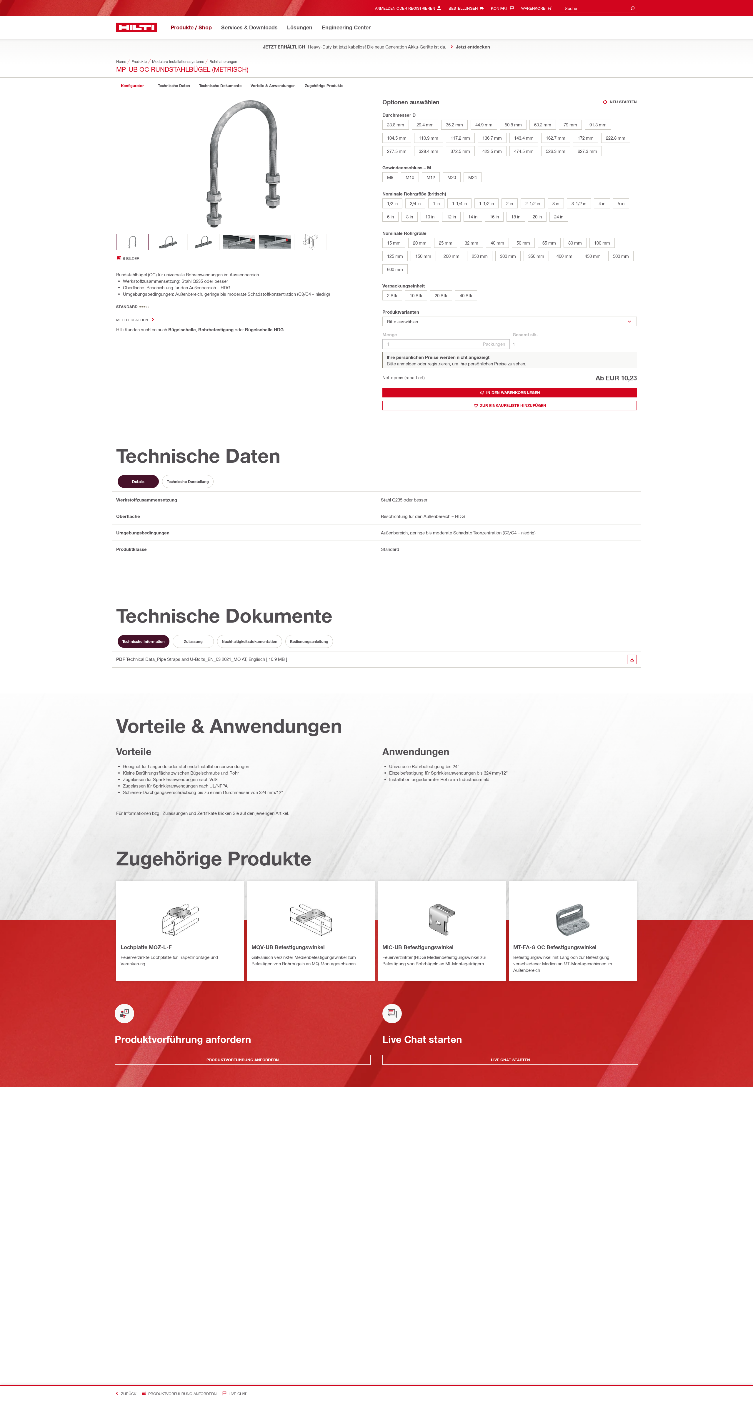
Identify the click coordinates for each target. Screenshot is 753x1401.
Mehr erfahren (132, 319)
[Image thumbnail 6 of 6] (310, 242)
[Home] (136, 27)
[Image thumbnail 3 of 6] (203, 242)
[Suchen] (632, 8)
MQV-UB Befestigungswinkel (288, 947)
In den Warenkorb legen (513, 392)
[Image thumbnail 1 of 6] (132, 242)
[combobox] (598, 8)
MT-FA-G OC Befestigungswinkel (555, 947)
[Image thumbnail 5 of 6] (275, 242)
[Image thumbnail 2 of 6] (168, 242)
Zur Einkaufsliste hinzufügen (513, 405)
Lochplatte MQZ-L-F (146, 947)
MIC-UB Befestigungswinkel (418, 947)
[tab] (132, 86)
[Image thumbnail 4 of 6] (239, 242)
